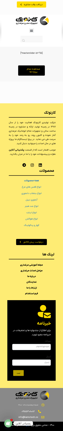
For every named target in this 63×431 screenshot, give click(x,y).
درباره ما (31, 276)
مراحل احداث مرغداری (32, 270)
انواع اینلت (31, 212)
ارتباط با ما (31, 287)
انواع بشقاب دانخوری (31, 193)
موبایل (48, 341)
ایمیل (48, 356)
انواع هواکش (31, 218)
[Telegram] (24, 165)
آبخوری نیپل (32, 199)
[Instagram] (32, 165)
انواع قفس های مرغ (31, 186)
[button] (31, 30)
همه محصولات (31, 180)
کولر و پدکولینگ (31, 225)
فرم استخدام (31, 293)
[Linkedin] (40, 165)
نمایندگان (31, 282)
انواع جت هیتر (31, 206)
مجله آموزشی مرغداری (31, 265)
